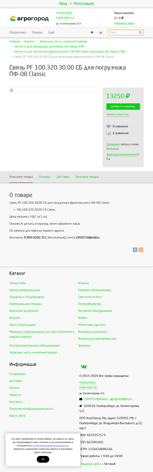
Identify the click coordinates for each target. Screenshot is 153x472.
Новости (15, 394)
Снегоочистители (90, 297)
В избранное (120, 126)
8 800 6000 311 (65, 17)
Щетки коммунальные (24, 290)
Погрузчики (18, 32)
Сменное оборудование (94, 290)
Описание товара (21, 176)
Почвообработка (89, 303)
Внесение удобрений (23, 310)
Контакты (16, 401)
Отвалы (37, 32)
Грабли (82, 317)
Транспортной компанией (121, 154)
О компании (17, 374)
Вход (63, 3)
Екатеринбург (64, 12)
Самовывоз (113, 144)
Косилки (15, 317)
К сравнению (121, 133)
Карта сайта (17, 415)
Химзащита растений (92, 331)
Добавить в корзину (123, 106)
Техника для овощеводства (97, 338)
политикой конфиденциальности (51, 445)
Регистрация (83, 3)
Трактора (84, 345)
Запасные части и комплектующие (33, 352)
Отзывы (44, 176)
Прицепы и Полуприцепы (26, 297)
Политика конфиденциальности (31, 408)
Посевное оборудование (95, 310)
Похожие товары (87, 176)
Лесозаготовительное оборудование (34, 345)
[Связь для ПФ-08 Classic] (53, 89)
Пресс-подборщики (22, 324)
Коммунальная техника (25, 303)
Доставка (63, 176)
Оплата (14, 387)
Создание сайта (90, 463)
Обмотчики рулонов (91, 324)
